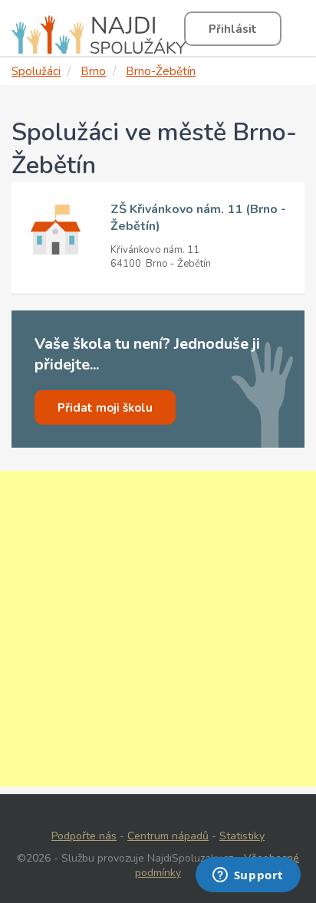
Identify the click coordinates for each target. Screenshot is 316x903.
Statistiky (242, 836)
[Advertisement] (158, 628)
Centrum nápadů (168, 836)
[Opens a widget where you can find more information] (248, 876)
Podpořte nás (84, 836)
